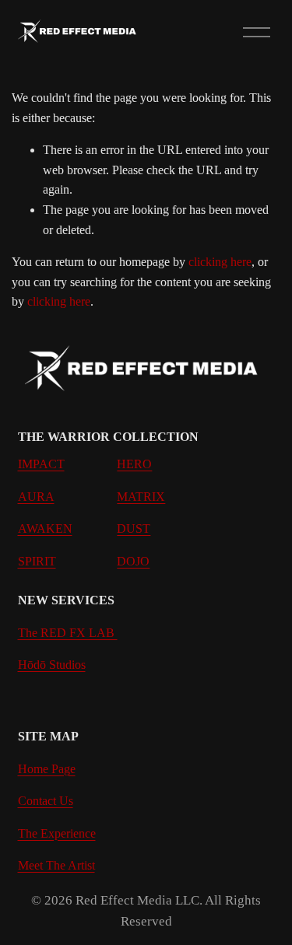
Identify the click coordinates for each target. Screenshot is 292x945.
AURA (36, 496)
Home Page (47, 768)
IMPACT (41, 464)
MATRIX (141, 496)
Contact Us (45, 800)
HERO (134, 464)
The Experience (57, 833)
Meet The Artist (56, 865)
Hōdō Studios (52, 664)
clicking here (220, 261)
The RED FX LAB (68, 632)
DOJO (133, 561)
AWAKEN (45, 528)
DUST (133, 528)
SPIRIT (37, 561)
